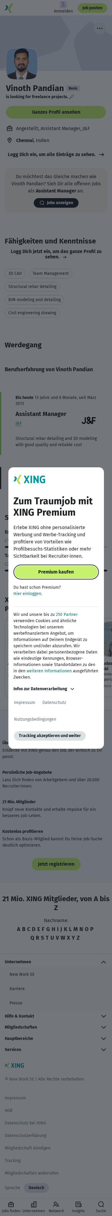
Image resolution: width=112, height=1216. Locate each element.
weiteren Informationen (49, 670)
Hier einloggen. (27, 593)
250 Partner (67, 614)
